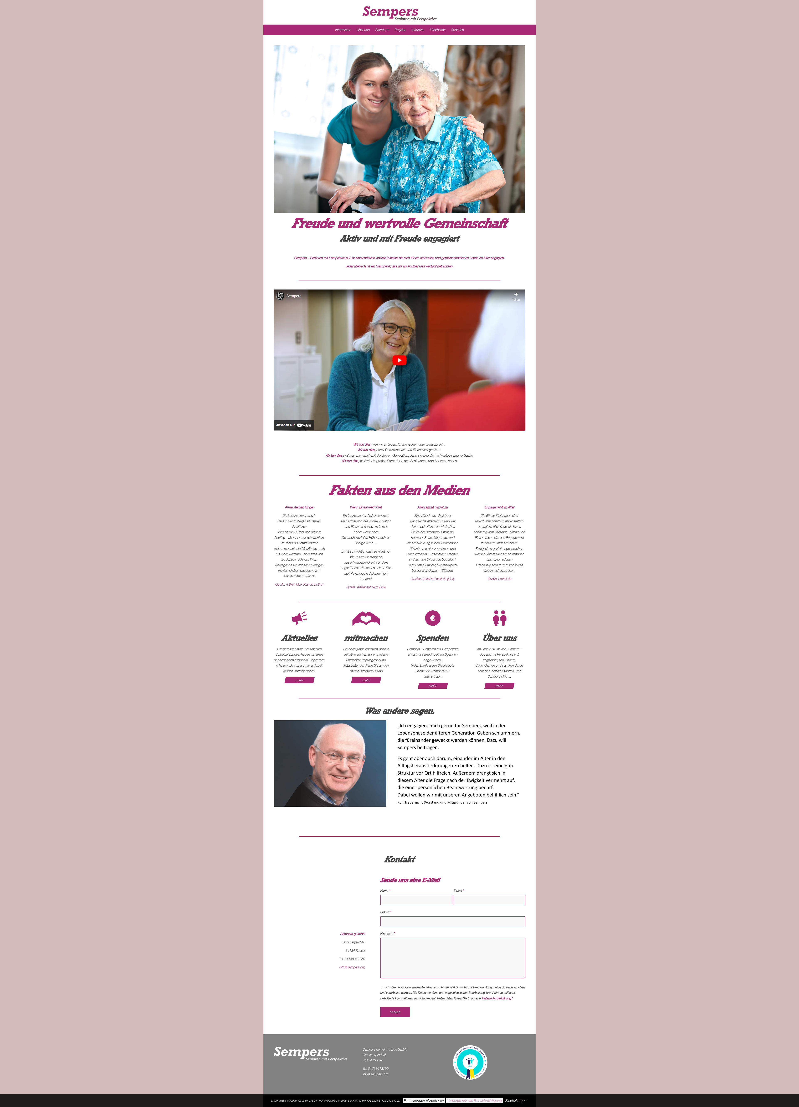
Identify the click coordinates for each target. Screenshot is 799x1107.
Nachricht (387, 933)
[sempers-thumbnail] (399, 360)
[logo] (399, 12)
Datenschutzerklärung (496, 998)
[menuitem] (343, 30)
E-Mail (459, 890)
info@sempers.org (352, 967)
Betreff (385, 912)
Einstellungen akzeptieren (424, 1100)
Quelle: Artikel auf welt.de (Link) (433, 579)
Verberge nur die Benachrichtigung (474, 1100)
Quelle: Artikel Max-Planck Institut (299, 584)
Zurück (283, 129)
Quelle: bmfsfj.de (499, 579)
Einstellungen (516, 1100)
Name (385, 890)
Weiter (516, 129)
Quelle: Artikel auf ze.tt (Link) (366, 587)
